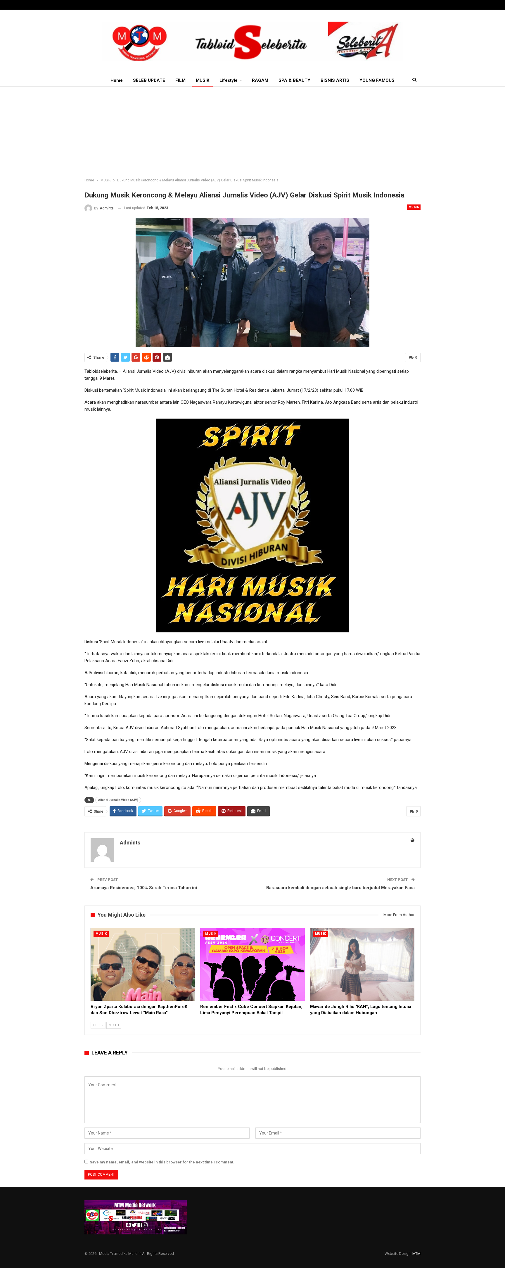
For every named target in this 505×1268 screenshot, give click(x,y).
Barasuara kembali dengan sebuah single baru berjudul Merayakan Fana (340, 887)
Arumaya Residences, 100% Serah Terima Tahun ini (143, 887)
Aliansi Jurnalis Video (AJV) (118, 800)
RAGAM (260, 80)
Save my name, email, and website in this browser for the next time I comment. (162, 1162)
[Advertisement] (252, 131)
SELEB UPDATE (149, 80)
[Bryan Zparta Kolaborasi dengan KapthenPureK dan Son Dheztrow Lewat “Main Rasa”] (143, 964)
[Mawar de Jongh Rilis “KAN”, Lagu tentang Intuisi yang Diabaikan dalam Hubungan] (362, 964)
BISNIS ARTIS (335, 80)
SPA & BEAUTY (294, 80)
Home (116, 80)
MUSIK (202, 80)
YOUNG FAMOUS (377, 80)
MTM (416, 1253)
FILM (180, 80)
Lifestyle (228, 80)
